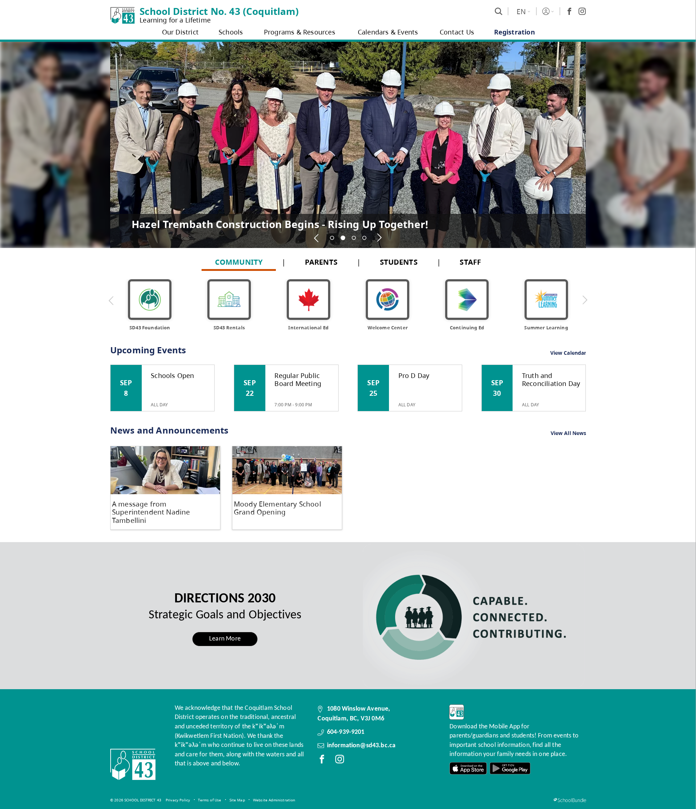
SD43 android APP (510, 768)
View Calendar (568, 352)
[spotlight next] (379, 238)
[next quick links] (585, 300)
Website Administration (274, 799)
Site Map (237, 799)
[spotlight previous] (317, 238)
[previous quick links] (111, 300)
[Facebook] (569, 11)
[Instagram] (582, 11)
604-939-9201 (346, 732)
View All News (569, 433)
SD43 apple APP (468, 768)
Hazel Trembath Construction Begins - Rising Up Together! (280, 224)
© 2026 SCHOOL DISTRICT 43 (135, 799)
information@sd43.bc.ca (361, 746)
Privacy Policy (178, 799)
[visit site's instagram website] (339, 760)
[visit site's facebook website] (322, 760)
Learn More (225, 638)
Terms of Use (209, 799)
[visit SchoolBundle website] (570, 800)
